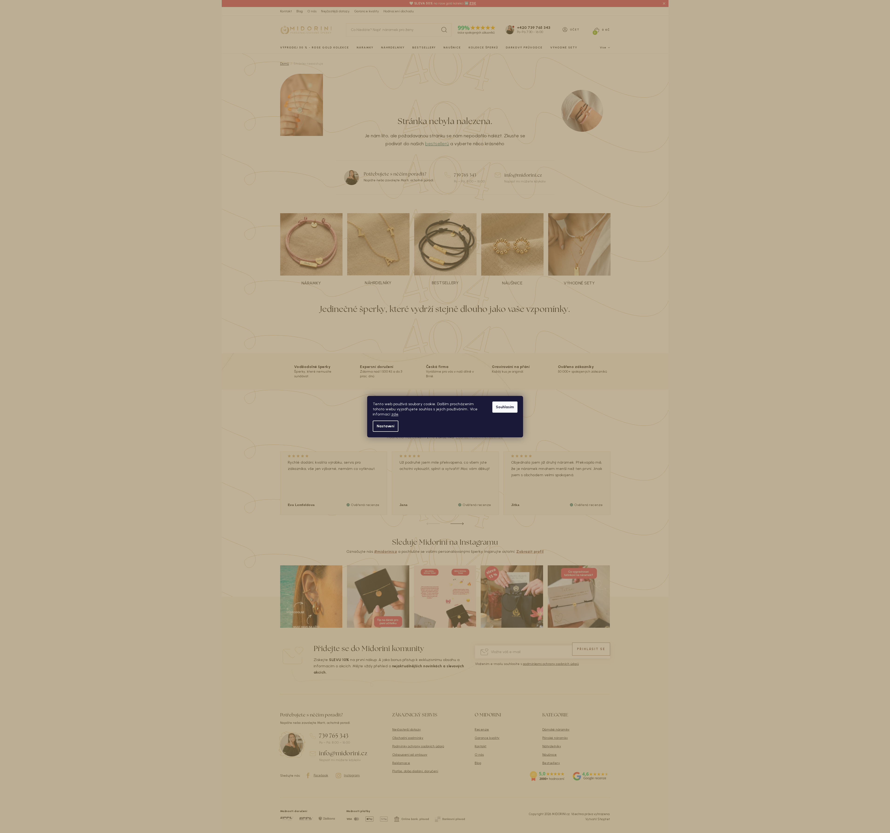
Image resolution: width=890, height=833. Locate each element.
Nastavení (385, 426)
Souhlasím (505, 407)
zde (395, 414)
